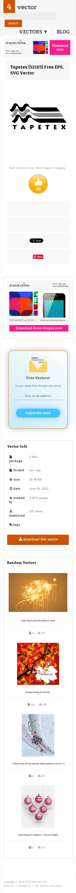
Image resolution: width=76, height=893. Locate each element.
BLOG (63, 32)
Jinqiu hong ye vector (38, 692)
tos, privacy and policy (48, 885)
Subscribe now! (38, 413)
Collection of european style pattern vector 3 (38, 763)
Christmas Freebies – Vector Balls (38, 835)
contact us (24, 885)
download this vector (40, 539)
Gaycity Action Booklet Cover (38, 620)
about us (8, 885)
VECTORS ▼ (33, 32)
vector (27, 7)
